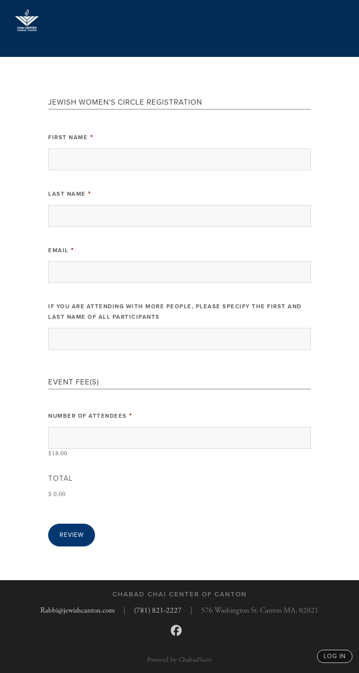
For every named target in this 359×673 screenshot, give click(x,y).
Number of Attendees (90, 415)
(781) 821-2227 (158, 610)
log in (335, 656)
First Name (71, 137)
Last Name (70, 193)
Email (61, 250)
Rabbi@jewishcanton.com (77, 610)
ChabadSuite (195, 659)
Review (72, 535)
